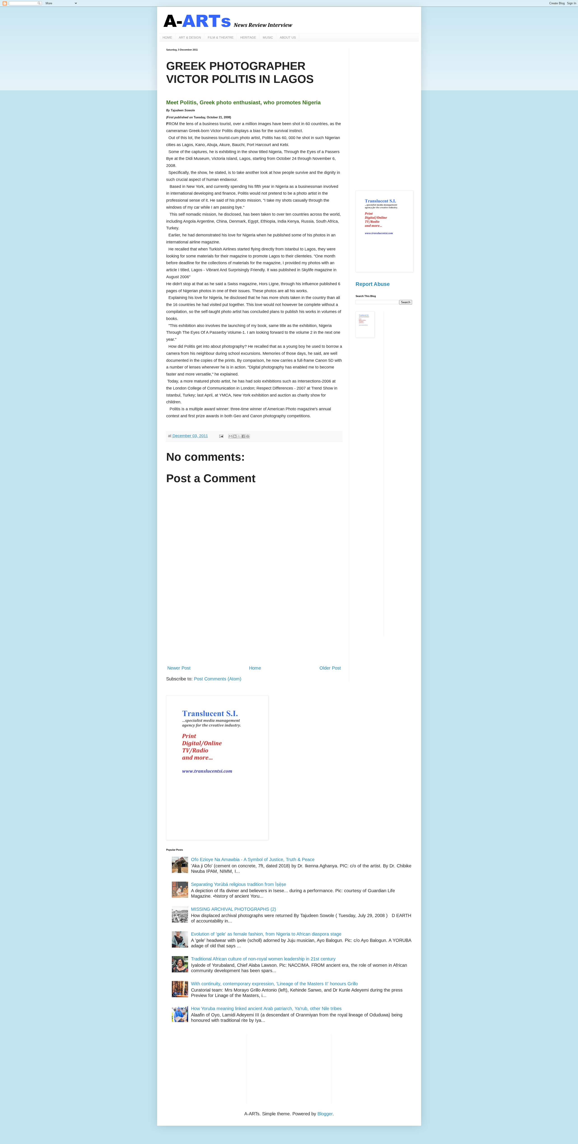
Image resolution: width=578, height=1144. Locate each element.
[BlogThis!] (235, 436)
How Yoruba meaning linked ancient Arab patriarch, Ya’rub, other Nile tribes (266, 1008)
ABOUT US (288, 37)
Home (255, 667)
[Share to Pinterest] (247, 436)
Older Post (330, 667)
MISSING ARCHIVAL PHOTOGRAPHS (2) (233, 909)
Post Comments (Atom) (217, 678)
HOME (167, 37)
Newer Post (179, 667)
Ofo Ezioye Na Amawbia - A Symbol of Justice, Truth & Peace (253, 859)
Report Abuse (373, 284)
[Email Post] (220, 436)
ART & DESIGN (190, 37)
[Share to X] (239, 436)
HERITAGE (248, 37)
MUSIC (268, 37)
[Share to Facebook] (243, 436)
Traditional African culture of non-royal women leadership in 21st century (263, 958)
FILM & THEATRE (220, 37)
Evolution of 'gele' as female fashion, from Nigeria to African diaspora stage (266, 934)
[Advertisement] (254, 624)
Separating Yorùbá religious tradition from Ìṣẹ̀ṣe (238, 884)
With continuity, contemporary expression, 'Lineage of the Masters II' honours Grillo (274, 983)
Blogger (325, 1113)
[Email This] (230, 436)
